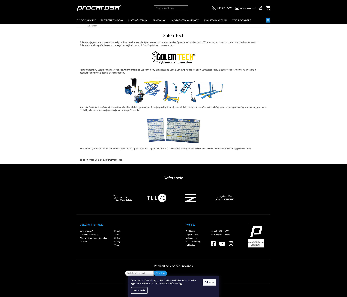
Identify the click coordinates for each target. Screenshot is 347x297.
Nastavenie (139, 290)
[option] (123, 198)
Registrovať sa (192, 235)
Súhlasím (209, 282)
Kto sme (83, 242)
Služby (117, 238)
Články (117, 242)
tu (181, 283)
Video (116, 245)
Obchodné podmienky (89, 235)
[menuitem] (86, 20)
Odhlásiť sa (190, 245)
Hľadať (190, 8)
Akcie (116, 235)
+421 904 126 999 (224, 8)
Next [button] (240, 198)
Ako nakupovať (86, 231)
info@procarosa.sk (248, 8)
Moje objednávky (193, 242)
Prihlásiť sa (190, 231)
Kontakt (117, 231)
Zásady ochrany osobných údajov (94, 238)
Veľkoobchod (191, 238)
